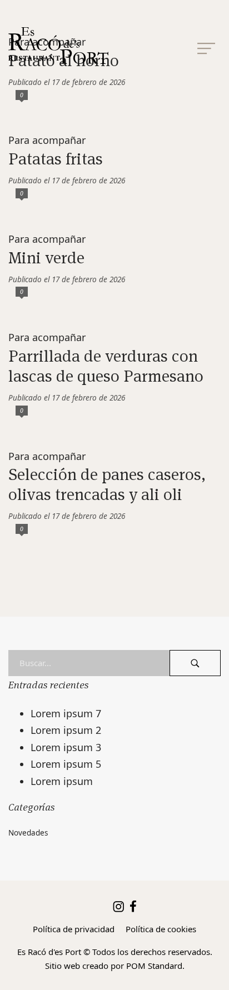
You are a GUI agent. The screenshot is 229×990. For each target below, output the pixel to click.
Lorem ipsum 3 (66, 747)
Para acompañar (47, 140)
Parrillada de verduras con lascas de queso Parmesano (105, 366)
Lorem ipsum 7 (66, 713)
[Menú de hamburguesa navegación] (206, 45)
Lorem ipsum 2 (66, 730)
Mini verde (46, 257)
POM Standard (154, 965)
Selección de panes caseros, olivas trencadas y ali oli (107, 484)
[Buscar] (195, 663)
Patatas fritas (55, 158)
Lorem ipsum (62, 781)
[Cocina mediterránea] (100, 45)
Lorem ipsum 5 (66, 764)
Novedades (28, 833)
